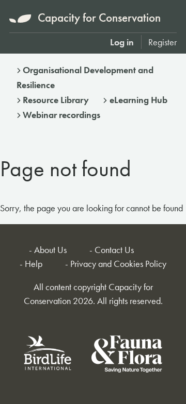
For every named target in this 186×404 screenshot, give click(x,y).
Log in (122, 42)
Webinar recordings (61, 115)
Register (162, 42)
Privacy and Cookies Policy (118, 264)
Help (33, 264)
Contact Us (114, 250)
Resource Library (56, 100)
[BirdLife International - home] (48, 355)
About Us (50, 250)
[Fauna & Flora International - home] (127, 355)
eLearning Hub (138, 100)
